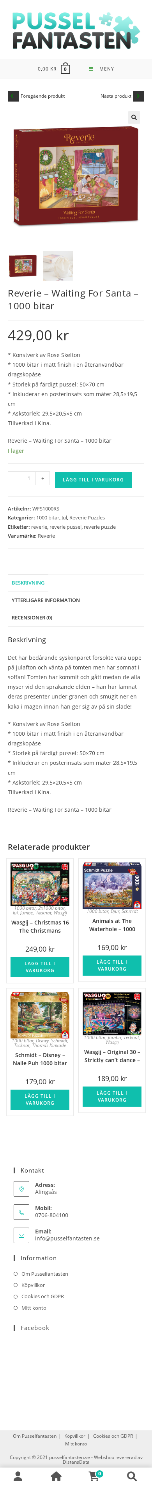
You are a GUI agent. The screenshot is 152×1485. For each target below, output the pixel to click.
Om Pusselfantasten (44, 1273)
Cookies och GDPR (42, 1296)
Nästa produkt (116, 96)
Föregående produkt (43, 96)
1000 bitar (47, 517)
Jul (64, 517)
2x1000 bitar (51, 908)
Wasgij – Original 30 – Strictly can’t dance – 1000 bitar (112, 1055)
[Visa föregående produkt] (13, 96)
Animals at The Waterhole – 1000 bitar (112, 924)
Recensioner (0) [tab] (32, 617)
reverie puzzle (100, 526)
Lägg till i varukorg (93, 479)
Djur (115, 911)
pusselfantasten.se (69, 1457)
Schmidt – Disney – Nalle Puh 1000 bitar (40, 1058)
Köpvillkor (33, 1284)
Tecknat (43, 912)
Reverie (46, 535)
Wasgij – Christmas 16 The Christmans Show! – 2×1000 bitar (40, 926)
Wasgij (60, 912)
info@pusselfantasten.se (67, 1238)
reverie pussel (65, 526)
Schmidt (130, 911)
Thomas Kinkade (49, 1045)
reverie (39, 526)
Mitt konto (33, 1307)
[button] (134, 117)
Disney (42, 1040)
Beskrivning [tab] (28, 583)
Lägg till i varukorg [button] (40, 967)
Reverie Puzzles (87, 517)
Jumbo (27, 912)
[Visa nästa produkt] (138, 96)
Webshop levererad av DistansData (103, 1459)
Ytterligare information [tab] (46, 600)
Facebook (35, 1327)
